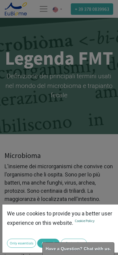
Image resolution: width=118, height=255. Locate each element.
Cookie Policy (85, 220)
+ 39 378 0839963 (92, 9)
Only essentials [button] (21, 243)
